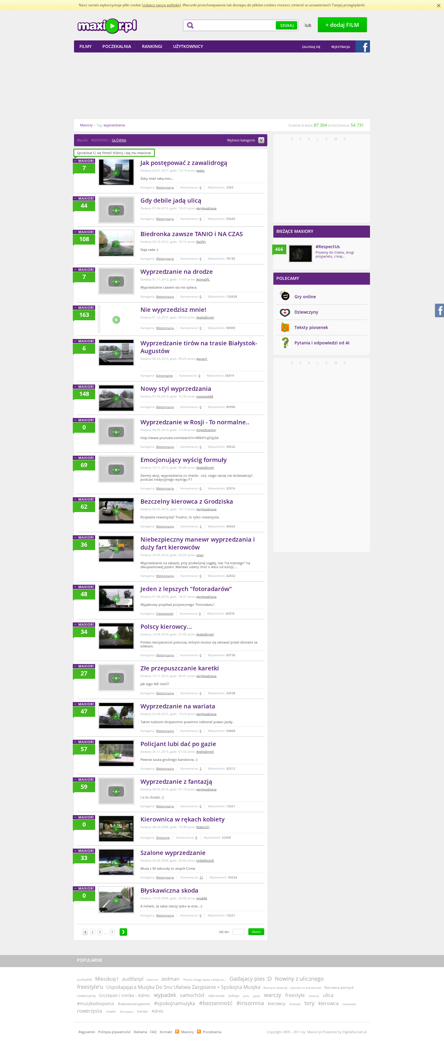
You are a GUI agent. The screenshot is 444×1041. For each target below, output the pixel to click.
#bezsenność (216, 1003)
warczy (272, 994)
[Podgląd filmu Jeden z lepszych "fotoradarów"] (116, 598)
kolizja (234, 995)
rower (111, 1011)
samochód (192, 995)
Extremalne (164, 375)
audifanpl (132, 979)
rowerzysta (89, 1011)
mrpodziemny (206, 430)
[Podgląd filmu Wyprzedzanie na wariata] (116, 715)
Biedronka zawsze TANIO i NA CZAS (191, 234)
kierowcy (276, 1003)
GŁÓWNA (119, 140)
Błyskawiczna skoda (169, 890)
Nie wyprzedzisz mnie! (173, 309)
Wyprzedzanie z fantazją (176, 781)
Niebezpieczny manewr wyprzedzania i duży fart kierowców (197, 543)
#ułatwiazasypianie (134, 1003)
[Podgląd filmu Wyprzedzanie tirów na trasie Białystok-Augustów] (116, 352)
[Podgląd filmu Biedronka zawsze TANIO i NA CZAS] (116, 243)
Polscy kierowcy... (166, 626)
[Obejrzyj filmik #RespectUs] (300, 254)
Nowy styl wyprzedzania (175, 388)
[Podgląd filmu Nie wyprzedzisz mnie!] (99, 319)
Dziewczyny (306, 312)
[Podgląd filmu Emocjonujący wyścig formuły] (116, 469)
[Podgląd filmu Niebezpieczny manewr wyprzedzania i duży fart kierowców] (116, 548)
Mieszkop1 (107, 979)
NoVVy (201, 241)
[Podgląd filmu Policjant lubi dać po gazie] (116, 753)
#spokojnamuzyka (174, 1003)
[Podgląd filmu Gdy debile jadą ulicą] (116, 209)
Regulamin (87, 1032)
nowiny (314, 996)
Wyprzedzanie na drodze (176, 271)
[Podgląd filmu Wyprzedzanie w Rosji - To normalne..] (116, 431)
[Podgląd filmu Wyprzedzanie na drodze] (116, 281)
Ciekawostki (164, 613)
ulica (328, 995)
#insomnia (250, 1003)
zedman (170, 979)
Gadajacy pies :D (251, 978)
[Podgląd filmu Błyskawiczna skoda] (116, 899)
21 (201, 877)
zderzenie (216, 995)
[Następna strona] (123, 932)
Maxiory (187, 1032)
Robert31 (203, 827)
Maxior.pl (107, 26)
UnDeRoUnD (205, 860)
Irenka (142, 1011)
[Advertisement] (222, 85)
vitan (200, 555)
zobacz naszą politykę (161, 5)
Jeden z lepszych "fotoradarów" (186, 589)
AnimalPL (203, 279)
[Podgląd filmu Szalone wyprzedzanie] (116, 862)
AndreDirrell (205, 317)
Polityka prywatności (114, 1032)
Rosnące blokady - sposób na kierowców (292, 988)
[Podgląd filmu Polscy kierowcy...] (116, 636)
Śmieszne (163, 837)
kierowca (328, 1003)
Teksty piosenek (311, 327)
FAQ (153, 1032)
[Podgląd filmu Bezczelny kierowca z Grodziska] (116, 510)
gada (256, 996)
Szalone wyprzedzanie (173, 853)
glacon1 (202, 358)
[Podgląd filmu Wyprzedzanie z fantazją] (116, 791)
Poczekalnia (212, 1032)
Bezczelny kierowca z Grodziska (186, 501)
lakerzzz (152, 979)
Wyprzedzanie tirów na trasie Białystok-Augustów (198, 347)
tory (309, 1003)
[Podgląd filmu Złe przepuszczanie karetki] (116, 677)
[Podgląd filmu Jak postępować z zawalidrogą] (116, 172)
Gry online (305, 296)
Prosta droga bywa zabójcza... (205, 979)
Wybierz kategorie (241, 140)
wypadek (165, 994)
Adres (157, 1011)
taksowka (349, 1004)
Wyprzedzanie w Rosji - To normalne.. (194, 422)
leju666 (201, 898)
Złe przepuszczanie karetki (179, 668)
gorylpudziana (206, 208)
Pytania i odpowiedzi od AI (321, 343)
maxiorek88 (204, 396)
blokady (295, 1004)
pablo (200, 170)
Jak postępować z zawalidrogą (183, 163)
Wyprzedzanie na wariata (177, 706)
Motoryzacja (165, 187)
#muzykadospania (95, 1003)
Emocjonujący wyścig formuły (183, 460)
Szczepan (126, 1011)
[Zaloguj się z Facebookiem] (363, 46)
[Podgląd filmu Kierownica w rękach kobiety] (116, 828)
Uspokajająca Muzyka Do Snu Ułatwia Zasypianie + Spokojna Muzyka (183, 987)
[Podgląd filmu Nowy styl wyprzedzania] (116, 398)
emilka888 (84, 979)
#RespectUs (328, 246)
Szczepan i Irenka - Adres (124, 995)
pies (246, 996)
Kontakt (166, 1032)
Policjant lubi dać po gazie (178, 744)
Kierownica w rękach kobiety (182, 819)
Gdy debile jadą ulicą (170, 200)
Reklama (140, 1032)
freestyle (295, 995)
